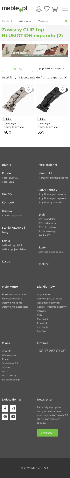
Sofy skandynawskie (50, 202)
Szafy (42, 247)
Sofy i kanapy (47, 190)
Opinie (6, 367)
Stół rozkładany (47, 223)
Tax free (41, 331)
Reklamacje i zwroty (48, 302)
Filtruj (17, 68)
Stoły (42, 214)
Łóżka (6, 241)
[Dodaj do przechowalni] (28, 89)
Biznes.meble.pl (11, 379)
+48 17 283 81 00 (51, 351)
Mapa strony (9, 375)
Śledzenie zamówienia (15, 294)
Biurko (6, 164)
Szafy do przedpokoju (51, 251)
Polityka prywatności (49, 298)
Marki (5, 371)
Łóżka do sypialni (12, 245)
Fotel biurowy (10, 177)
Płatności (42, 319)
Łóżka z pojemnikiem (14, 249)
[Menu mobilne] (64, 9)
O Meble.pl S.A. (10, 363)
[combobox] (52, 68)
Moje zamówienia (12, 298)
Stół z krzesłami (47, 227)
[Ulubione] (47, 9)
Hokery (7, 194)
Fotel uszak (8, 181)
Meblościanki (47, 164)
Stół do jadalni (46, 218)
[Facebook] (5, 408)
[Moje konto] (39, 9)
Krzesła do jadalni (12, 215)
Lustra (6, 261)
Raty (39, 314)
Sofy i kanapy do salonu (52, 194)
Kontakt (6, 350)
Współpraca (9, 355)
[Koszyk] (55, 9)
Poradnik (42, 323)
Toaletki (43, 264)
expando (41, 77)
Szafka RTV (44, 235)
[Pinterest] (5, 417)
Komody (8, 202)
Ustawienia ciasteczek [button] (15, 306)
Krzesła (7, 211)
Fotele (6, 173)
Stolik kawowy (46, 231)
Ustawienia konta (12, 302)
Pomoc (41, 310)
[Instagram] (13, 408)
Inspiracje (42, 327)
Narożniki (45, 173)
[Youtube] (13, 417)
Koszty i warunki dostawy (52, 306)
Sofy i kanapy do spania (52, 198)
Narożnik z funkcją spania (53, 177)
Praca (5, 359)
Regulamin (43, 294)
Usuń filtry (9, 77)
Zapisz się (47, 432)
